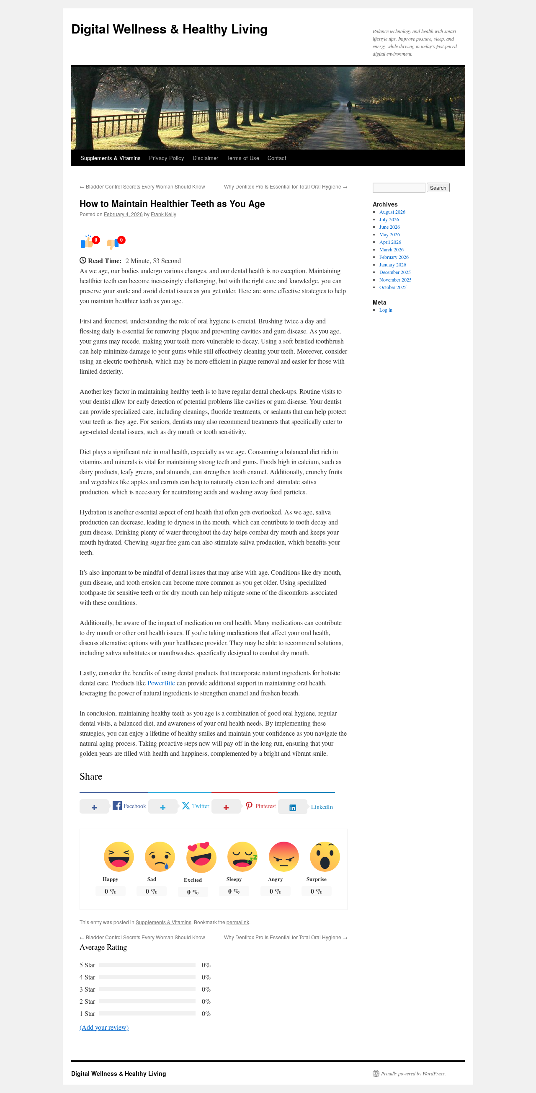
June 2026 (389, 226)
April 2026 (390, 241)
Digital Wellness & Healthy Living (169, 28)
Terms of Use (243, 158)
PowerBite (161, 682)
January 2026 (392, 264)
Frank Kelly (163, 213)
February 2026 (394, 256)
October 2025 (393, 287)
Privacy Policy (166, 158)
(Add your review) (104, 1027)
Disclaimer (205, 158)
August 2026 (392, 211)
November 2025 (395, 279)
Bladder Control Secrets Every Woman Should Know (142, 186)
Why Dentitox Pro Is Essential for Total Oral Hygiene (286, 186)
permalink (238, 921)
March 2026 (391, 249)
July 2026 (389, 219)
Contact (277, 158)
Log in (385, 309)
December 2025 (395, 272)
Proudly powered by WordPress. (413, 1073)
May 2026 (389, 234)
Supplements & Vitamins (110, 158)
